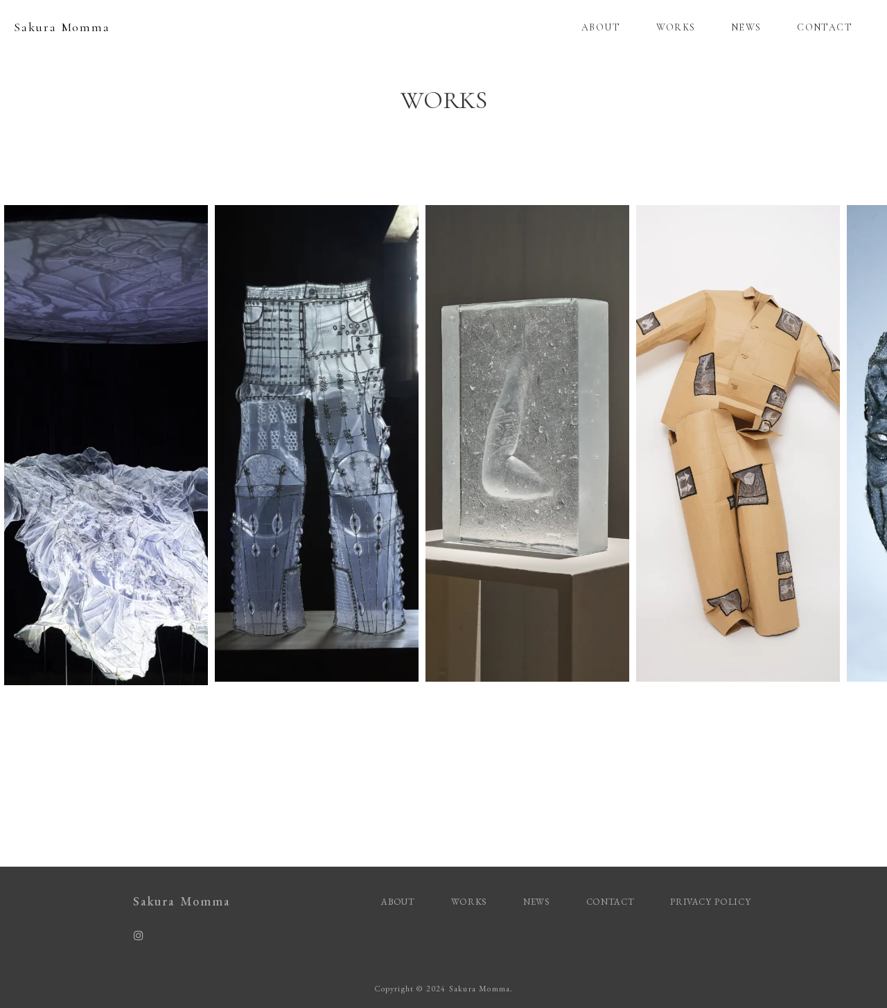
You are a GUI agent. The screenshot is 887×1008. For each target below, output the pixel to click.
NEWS (746, 27)
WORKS (676, 27)
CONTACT (824, 27)
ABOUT (600, 27)
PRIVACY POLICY (712, 902)
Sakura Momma (62, 27)
